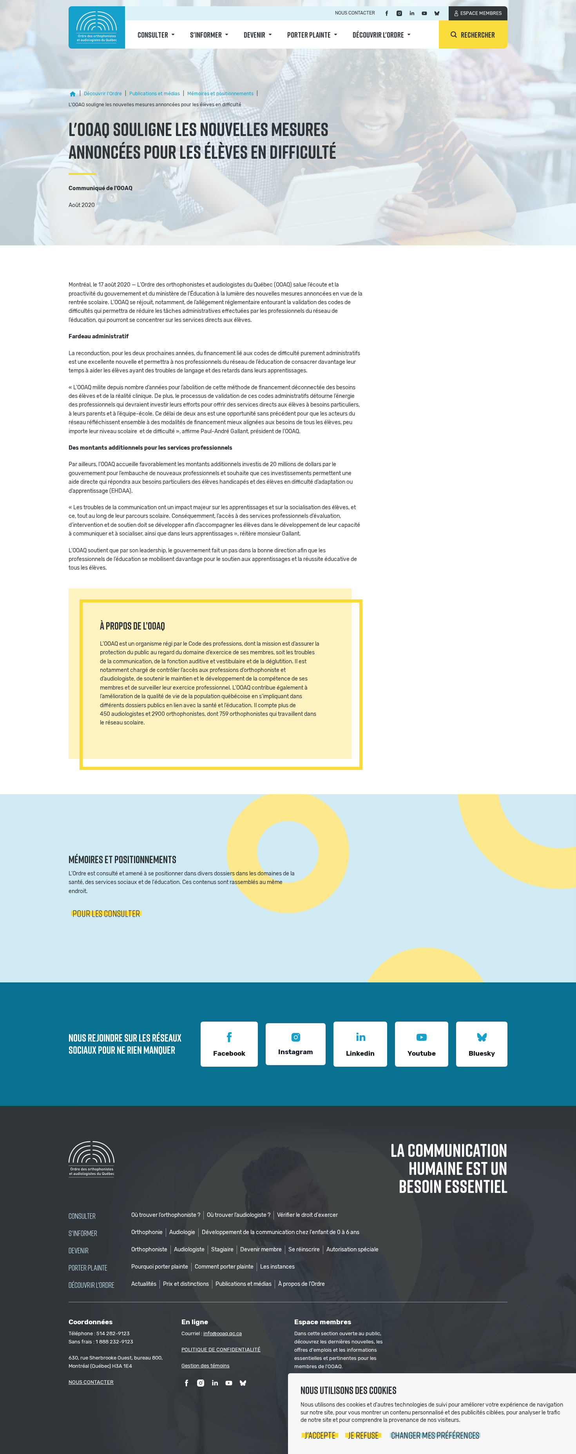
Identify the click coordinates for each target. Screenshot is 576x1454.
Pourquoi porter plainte (159, 1266)
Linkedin (360, 1053)
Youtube (422, 1053)
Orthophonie (147, 1232)
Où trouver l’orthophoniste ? (165, 1215)
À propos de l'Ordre (301, 1284)
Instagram (295, 1052)
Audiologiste (189, 1249)
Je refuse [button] (363, 1435)
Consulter (153, 34)
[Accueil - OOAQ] (72, 94)
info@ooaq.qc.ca (222, 1333)
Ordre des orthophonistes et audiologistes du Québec (97, 27)
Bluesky (482, 1053)
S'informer (206, 34)
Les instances (277, 1266)
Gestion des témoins (205, 1366)
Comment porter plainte (224, 1266)
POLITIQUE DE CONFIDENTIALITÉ (221, 1349)
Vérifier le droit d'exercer (307, 1215)
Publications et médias (244, 1284)
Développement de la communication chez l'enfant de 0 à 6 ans (280, 1232)
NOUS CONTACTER (91, 1382)
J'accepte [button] (319, 1435)
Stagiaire (222, 1249)
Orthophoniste (149, 1249)
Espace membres (481, 13)
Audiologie (182, 1232)
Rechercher (478, 34)
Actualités (143, 1284)
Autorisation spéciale (352, 1249)
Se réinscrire (304, 1249)
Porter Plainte (309, 34)
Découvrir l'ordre (378, 34)
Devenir (254, 34)
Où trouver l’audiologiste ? (238, 1215)
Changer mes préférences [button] (435, 1435)
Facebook (229, 1053)
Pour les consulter (106, 913)
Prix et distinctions (186, 1284)
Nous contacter (355, 13)
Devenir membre (261, 1249)
